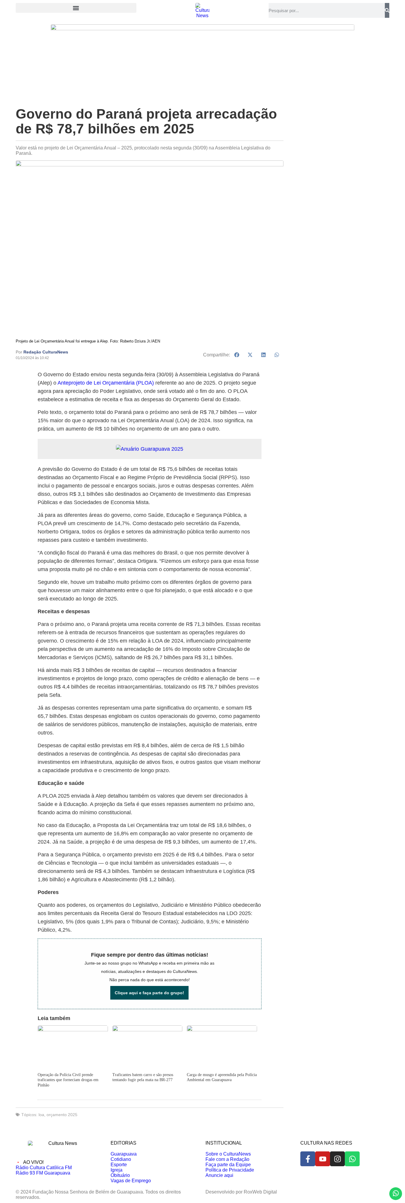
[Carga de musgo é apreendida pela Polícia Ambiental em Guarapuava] (222, 1029)
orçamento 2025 (62, 1114)
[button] (76, 8)
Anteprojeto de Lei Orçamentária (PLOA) (106, 383)
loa (41, 1114)
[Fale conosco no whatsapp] (395, 1193)
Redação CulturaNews (45, 352)
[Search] (387, 10)
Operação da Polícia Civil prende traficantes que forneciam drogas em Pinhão (68, 1080)
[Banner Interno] (149, 449)
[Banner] (202, 28)
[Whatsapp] (352, 1158)
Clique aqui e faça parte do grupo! (149, 992)
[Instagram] (337, 1158)
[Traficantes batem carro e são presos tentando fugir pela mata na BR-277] (147, 1029)
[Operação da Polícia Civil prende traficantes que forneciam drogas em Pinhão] (73, 1029)
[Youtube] (322, 1158)
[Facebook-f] (307, 1158)
